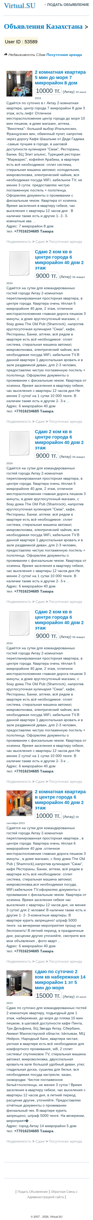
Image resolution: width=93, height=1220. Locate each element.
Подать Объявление (33, 1191)
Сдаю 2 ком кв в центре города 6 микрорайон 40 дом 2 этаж (59, 259)
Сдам (40, 241)
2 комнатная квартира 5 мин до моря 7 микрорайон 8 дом (60, 77)
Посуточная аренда (63, 54)
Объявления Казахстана (43, 26)
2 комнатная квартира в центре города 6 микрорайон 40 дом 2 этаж (60, 799)
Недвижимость (18, 241)
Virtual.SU (19, 5)
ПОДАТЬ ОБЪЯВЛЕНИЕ (68, 5)
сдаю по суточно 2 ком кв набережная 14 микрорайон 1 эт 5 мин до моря (60, 979)
